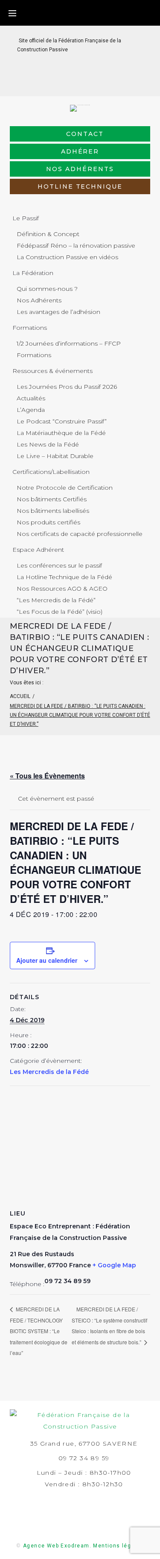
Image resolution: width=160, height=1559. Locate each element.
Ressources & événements (52, 371)
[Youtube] (100, 82)
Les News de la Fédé (48, 444)
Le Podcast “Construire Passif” (62, 421)
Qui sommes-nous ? (47, 289)
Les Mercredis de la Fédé (49, 1072)
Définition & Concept (48, 234)
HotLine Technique (80, 186)
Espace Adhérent (38, 549)
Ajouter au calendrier (46, 960)
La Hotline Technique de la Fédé (64, 577)
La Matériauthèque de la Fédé (61, 433)
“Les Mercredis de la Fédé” (56, 600)
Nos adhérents (79, 169)
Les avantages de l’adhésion (58, 312)
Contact (85, 134)
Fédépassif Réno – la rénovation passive (76, 245)
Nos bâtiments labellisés (53, 511)
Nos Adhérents (39, 300)
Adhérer (80, 151)
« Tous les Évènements (47, 776)
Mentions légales (118, 1546)
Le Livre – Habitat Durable (55, 456)
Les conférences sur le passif (59, 565)
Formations (29, 327)
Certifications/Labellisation (51, 472)
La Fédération (32, 273)
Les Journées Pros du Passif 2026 (67, 386)
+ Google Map (114, 1265)
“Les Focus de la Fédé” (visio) (59, 611)
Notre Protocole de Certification (65, 487)
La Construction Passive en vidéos (67, 257)
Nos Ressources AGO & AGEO (62, 588)
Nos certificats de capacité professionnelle (80, 534)
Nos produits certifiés (48, 522)
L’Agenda (31, 410)
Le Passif (25, 218)
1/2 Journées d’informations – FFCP (69, 343)
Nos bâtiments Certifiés (52, 499)
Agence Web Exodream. (57, 1546)
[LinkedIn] (73, 82)
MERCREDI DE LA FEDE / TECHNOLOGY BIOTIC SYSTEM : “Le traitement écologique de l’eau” (38, 1330)
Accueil (20, 696)
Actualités (31, 398)
